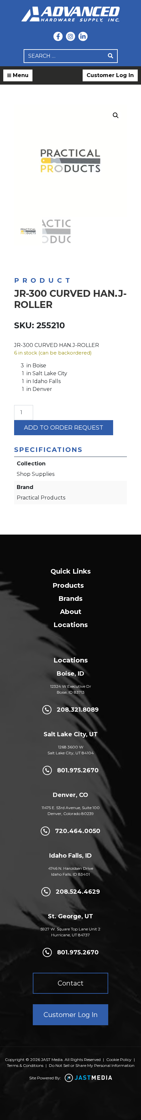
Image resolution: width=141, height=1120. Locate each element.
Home (20, 258)
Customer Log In (110, 75)
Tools (96, 258)
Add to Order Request (63, 427)
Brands (70, 598)
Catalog (41, 258)
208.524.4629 (78, 891)
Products (68, 585)
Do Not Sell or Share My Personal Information (91, 1065)
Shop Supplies (70, 258)
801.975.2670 (78, 770)
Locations (70, 625)
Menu (20, 75)
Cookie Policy (118, 1059)
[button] (116, 115)
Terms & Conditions (25, 1065)
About (70, 612)
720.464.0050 (77, 831)
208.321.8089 (78, 709)
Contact (71, 983)
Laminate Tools (28, 264)
